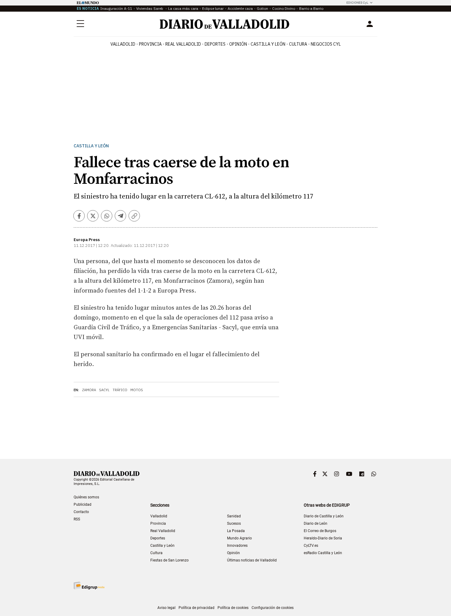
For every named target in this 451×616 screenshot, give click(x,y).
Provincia (150, 44)
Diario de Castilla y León (324, 516)
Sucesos (234, 523)
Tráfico (120, 390)
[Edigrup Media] (89, 585)
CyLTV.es (311, 545)
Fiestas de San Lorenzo (169, 560)
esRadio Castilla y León (323, 553)
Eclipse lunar (213, 8)
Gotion (262, 8)
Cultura (298, 44)
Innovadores (237, 545)
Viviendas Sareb (150, 8)
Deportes (215, 44)
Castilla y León (268, 44)
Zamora (89, 390)
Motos (136, 390)
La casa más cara (183, 8)
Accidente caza (240, 8)
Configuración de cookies (273, 608)
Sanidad (234, 516)
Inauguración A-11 (116, 8)
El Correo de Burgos (320, 531)
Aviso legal (166, 608)
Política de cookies (233, 608)
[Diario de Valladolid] (225, 24)
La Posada (236, 531)
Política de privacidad (196, 608)
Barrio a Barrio (311, 8)
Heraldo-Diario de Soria (323, 538)
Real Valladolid (183, 44)
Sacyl (104, 390)
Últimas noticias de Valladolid (252, 560)
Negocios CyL (326, 44)
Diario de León (315, 523)
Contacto (81, 512)
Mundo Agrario (239, 538)
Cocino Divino (283, 8)
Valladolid (122, 44)
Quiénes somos (86, 497)
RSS (77, 519)
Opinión (238, 44)
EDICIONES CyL (357, 2)
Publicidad (82, 504)
